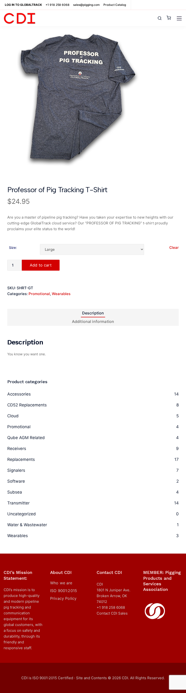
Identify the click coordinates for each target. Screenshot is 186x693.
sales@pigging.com (86, 5)
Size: (13, 247)
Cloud (13, 415)
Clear (174, 247)
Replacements (21, 459)
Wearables (61, 293)
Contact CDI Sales (112, 613)
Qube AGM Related (26, 437)
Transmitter (18, 503)
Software (16, 481)
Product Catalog (114, 5)
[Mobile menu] (179, 18)
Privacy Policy (63, 598)
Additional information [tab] (93, 321)
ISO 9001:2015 (63, 590)
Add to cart (41, 265)
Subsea (14, 492)
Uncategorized (21, 513)
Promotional (39, 293)
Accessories (19, 394)
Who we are (61, 582)
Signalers (16, 470)
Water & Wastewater (27, 524)
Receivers (16, 448)
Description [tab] (93, 313)
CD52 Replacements (27, 405)
